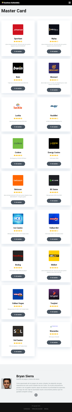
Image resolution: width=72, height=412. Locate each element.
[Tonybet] (54, 299)
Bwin (18, 77)
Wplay (54, 39)
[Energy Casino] (54, 148)
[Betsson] (18, 185)
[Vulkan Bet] (54, 224)
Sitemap (46, 408)
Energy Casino (54, 152)
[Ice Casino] (18, 224)
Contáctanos (27, 408)
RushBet (54, 115)
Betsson (18, 189)
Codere (18, 152)
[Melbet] (54, 260)
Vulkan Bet (54, 228)
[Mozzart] (54, 73)
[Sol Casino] (18, 336)
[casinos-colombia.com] (10, 2)
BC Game (54, 189)
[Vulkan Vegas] (18, 299)
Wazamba (54, 331)
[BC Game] (54, 185)
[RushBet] (54, 111)
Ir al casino (18, 51)
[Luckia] (18, 111)
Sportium (18, 39)
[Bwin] (18, 73)
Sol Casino (18, 340)
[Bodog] (18, 260)
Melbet (54, 265)
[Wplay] (54, 34)
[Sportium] (18, 34)
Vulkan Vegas (18, 303)
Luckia (18, 115)
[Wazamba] (54, 326)
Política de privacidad (37, 408)
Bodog (18, 265)
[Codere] (18, 148)
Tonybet (54, 303)
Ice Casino (18, 228)
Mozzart (54, 77)
